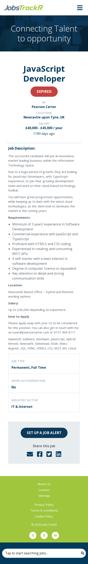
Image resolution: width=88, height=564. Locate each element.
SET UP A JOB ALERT (44, 432)
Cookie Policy (44, 516)
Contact (44, 490)
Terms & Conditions (44, 510)
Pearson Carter (44, 107)
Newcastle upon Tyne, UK (44, 117)
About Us (44, 484)
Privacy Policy (44, 505)
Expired (44, 91)
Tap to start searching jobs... (26, 553)
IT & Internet (22, 406)
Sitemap (44, 496)
